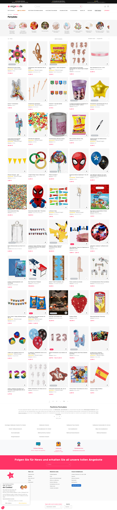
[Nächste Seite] (67, 401)
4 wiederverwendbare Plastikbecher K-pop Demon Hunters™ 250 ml (79, 104)
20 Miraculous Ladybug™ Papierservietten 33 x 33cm (96, 353)
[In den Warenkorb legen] (45, 64)
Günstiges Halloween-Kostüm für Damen (15, 425)
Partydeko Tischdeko (34, 32)
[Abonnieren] (69, 464)
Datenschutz (31, 474)
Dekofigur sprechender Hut (55, 316)
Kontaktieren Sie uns (55, 484)
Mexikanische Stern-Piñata (14, 67)
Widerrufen (52, 486)
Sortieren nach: (91, 38)
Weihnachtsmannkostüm (72, 432)
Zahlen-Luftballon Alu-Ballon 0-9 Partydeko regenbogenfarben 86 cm (16, 389)
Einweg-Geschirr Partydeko (56, 32)
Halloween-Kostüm (44, 425)
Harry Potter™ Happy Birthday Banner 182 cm (17, 317)
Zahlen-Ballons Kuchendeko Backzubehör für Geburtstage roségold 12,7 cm (79, 68)
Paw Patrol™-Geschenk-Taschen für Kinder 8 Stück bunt (36, 317)
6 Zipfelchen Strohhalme (34, 103)
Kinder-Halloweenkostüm (15, 428)
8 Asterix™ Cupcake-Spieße (55, 103)
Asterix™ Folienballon (13, 103)
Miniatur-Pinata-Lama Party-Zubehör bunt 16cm (78, 353)
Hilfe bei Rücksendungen (55, 478)
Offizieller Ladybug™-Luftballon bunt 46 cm (99, 247)
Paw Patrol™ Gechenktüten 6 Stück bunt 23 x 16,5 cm (98, 212)
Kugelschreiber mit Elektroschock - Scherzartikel (98, 139)
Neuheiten (74, 480)
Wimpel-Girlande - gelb (13, 174)
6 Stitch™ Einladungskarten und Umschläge (15, 283)
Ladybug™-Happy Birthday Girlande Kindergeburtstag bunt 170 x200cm (37, 247)
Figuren (73, 476)
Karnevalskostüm (72, 428)
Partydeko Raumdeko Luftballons (67, 32)
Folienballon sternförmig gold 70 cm (99, 103)
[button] (11, 10)
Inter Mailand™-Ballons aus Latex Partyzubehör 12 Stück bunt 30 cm (98, 175)
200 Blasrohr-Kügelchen (34, 138)
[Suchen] (80, 6)
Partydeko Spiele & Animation (78, 32)
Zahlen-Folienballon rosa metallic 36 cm (58, 353)
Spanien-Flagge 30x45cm (96, 388)
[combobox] (58, 6)
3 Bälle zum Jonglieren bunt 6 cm (16, 352)
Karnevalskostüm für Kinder (44, 428)
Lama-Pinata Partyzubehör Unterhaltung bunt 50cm (14, 139)
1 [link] (49, 401)
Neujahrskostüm (15, 436)
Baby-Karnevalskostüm (102, 428)
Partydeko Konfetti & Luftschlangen (99, 32)
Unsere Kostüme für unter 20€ (79, 474)
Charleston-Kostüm (44, 436)
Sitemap (30, 476)
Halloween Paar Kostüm (73, 425)
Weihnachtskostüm (102, 432)
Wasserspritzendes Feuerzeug (97, 316)
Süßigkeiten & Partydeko (89, 32)
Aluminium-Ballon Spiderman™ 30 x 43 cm (79, 175)
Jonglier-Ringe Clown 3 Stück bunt (36, 174)
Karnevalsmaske (15, 432)
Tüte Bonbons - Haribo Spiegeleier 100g (57, 68)
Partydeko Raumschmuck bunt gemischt (23, 32)
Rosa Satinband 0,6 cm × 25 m (97, 67)
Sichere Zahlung (53, 482)
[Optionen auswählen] (86, 64)
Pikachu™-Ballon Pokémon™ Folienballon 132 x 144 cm (55, 247)
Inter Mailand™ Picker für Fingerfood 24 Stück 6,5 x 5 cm (79, 248)
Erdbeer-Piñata (73, 316)
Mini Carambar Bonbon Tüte (76, 138)
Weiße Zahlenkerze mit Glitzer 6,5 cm (37, 388)
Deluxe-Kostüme (75, 478)
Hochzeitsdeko (45, 31)
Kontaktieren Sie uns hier (79, 450)
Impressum (30, 482)
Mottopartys (74, 482)
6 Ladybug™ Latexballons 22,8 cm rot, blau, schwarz (37, 353)
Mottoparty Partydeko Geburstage (12, 32)
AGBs (29, 480)
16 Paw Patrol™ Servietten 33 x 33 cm (79, 388)
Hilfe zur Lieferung (54, 480)
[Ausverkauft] (24, 64)
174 (64, 401)
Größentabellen (53, 474)
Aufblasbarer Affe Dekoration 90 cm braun (37, 68)
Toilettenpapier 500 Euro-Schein (57, 138)
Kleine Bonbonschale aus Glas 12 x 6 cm (16, 247)
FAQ (51, 476)
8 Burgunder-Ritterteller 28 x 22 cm (57, 388)
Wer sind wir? (31, 478)
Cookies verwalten (54, 488)
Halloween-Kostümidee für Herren (101, 425)
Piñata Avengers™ (53, 174)
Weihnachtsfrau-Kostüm (44, 432)
